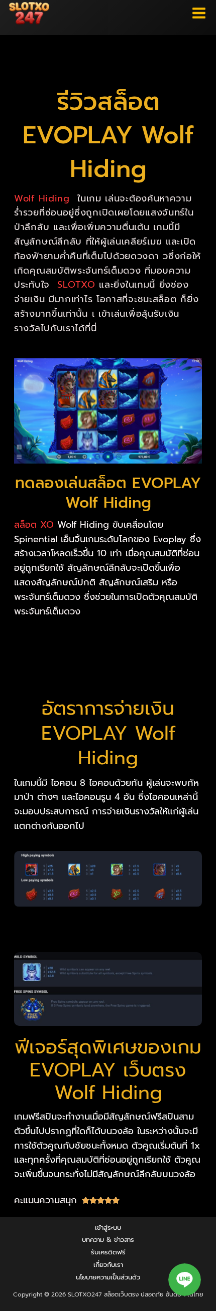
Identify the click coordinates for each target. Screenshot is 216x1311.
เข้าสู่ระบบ (108, 1227)
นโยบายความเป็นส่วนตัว (108, 1277)
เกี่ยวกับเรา (108, 1264)
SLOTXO (76, 285)
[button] (184, 1279)
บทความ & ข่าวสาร (108, 1239)
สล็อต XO (34, 525)
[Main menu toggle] (199, 13)
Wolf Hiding (42, 198)
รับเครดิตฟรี (108, 1252)
